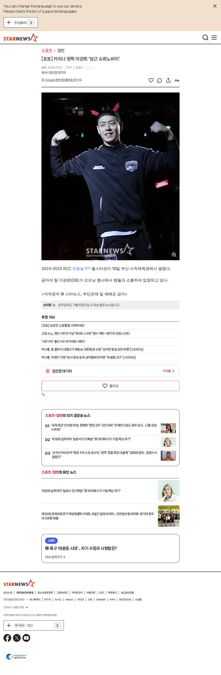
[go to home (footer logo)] (19, 583)
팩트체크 (112, 592)
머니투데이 (35, 599)
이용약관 (91, 592)
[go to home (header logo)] (21, 37)
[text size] (177, 80)
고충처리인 (62, 592)
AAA (112, 599)
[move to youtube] (26, 638)
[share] (168, 80)
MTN (47, 599)
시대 (90, 599)
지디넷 (80, 599)
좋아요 (114, 386)
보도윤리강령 (127, 592)
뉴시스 (58, 599)
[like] (151, 80)
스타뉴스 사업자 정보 (13, 607)
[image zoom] (174, 254)
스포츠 (46, 51)
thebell (101, 599)
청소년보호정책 (45, 592)
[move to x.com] (17, 638)
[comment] (159, 80)
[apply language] (31, 22)
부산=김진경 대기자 (53, 72)
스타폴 (138, 599)
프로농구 (80, 268)
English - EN (25, 22)
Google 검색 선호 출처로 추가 (61, 79)
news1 (69, 599)
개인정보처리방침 (24, 592)
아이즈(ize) (125, 599)
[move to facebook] (7, 638)
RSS (101, 592)
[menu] (214, 37)
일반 (61, 51)
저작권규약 (77, 592)
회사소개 (7, 592)
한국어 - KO (24, 625)
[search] (205, 37)
